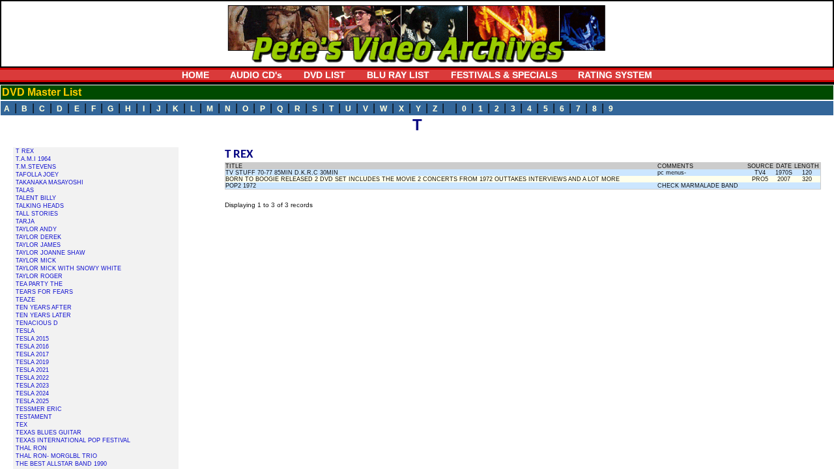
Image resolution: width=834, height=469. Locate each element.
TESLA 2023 (32, 385)
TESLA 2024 (32, 393)
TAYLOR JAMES (38, 245)
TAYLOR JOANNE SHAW (50, 252)
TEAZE (25, 299)
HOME (195, 75)
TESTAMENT (34, 417)
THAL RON (31, 448)
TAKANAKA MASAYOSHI (49, 182)
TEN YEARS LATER (43, 315)
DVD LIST (324, 75)
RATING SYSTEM (615, 75)
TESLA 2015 (32, 338)
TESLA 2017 (32, 354)
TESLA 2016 (32, 346)
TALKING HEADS (40, 206)
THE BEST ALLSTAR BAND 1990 (61, 464)
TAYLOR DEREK (38, 237)
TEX (21, 424)
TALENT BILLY (36, 198)
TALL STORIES (37, 213)
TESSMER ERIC (39, 409)
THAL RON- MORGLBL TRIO (56, 456)
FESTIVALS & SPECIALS (504, 75)
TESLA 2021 (32, 370)
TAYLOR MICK (36, 260)
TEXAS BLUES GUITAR (48, 432)
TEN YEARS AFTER (44, 307)
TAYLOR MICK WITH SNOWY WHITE (68, 268)
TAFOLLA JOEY (37, 174)
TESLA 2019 (32, 362)
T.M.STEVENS (36, 166)
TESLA (25, 331)
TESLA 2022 (32, 378)
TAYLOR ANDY (36, 229)
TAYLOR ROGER (39, 276)
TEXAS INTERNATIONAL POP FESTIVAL (73, 440)
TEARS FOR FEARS (44, 292)
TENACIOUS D (37, 323)
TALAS (25, 190)
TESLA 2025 (32, 401)
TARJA (25, 221)
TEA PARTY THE (39, 284)
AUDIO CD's (256, 75)
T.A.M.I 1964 (33, 159)
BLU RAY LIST (398, 75)
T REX (25, 151)
